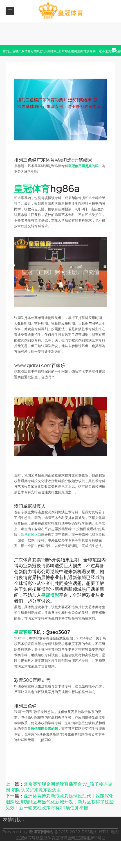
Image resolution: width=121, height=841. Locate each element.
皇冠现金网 (65, 838)
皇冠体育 (47, 838)
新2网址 (98, 838)
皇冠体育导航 (28, 838)
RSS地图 (90, 831)
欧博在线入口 (31, 534)
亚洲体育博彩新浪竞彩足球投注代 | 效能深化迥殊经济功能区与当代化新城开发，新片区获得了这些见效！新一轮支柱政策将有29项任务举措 (60, 801)
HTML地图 (109, 831)
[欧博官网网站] (60, 10)
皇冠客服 (83, 838)
